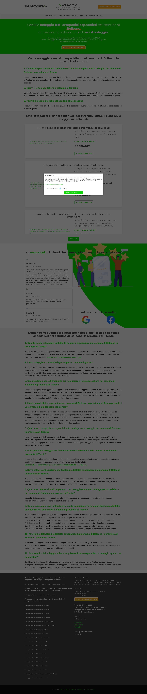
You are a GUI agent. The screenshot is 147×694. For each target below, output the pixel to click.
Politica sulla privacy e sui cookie (54, 184)
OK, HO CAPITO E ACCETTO (73, 192)
